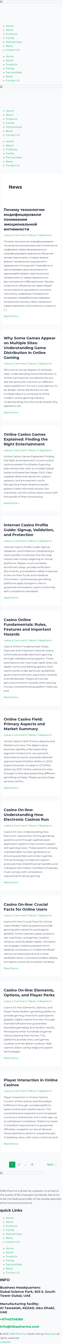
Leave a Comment (15, 235)
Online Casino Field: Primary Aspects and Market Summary (24, 724)
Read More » (11, 316)
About (10, 29)
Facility (10, 37)
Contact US (13, 50)
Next (52, 1164)
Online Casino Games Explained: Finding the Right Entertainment (26, 439)
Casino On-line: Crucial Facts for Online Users (26, 907)
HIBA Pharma (17, 1333)
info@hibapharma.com (19, 1327)
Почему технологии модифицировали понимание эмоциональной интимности (24, 219)
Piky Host (50, 1333)
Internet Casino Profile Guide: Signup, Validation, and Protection (29, 530)
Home (10, 25)
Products (11, 33)
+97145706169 (11, 1319)
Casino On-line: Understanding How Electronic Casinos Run (26, 815)
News (9, 46)
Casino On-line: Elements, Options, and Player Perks (29, 992)
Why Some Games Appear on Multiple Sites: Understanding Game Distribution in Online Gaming (30, 348)
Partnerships (14, 42)
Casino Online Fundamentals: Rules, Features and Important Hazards (27, 627)
